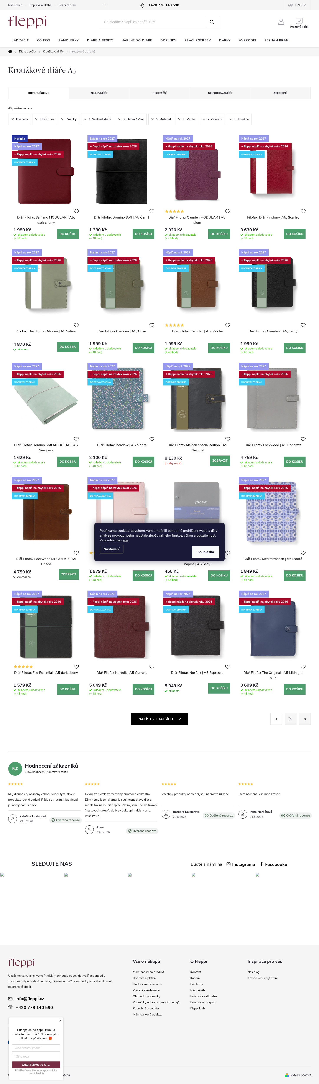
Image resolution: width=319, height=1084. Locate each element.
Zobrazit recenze (57, 772)
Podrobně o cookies (146, 1008)
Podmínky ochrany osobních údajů (156, 1002)
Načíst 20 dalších (156, 719)
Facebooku (276, 864)
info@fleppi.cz (29, 998)
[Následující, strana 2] (290, 719)
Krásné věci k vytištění (263, 978)
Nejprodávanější (220, 93)
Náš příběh (15, 5)
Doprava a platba (40, 5)
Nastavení (112, 549)
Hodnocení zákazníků (147, 984)
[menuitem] (20, 40)
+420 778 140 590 (34, 1007)
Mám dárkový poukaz (147, 1014)
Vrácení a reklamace (146, 990)
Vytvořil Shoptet (301, 1075)
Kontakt (195, 972)
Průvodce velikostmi (203, 996)
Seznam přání (67, 5)
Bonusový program (203, 1002)
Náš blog (254, 972)
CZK (298, 5)
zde (125, 540)
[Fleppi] (21, 963)
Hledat (212, 22)
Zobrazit (220, 461)
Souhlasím (205, 552)
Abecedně (280, 93)
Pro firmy (196, 984)
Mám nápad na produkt (148, 972)
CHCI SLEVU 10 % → (36, 1064)
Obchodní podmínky (146, 996)
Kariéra (195, 978)
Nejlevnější (99, 93)
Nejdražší (159, 93)
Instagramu (243, 864)
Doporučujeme (38, 93)
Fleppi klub (197, 1008)
